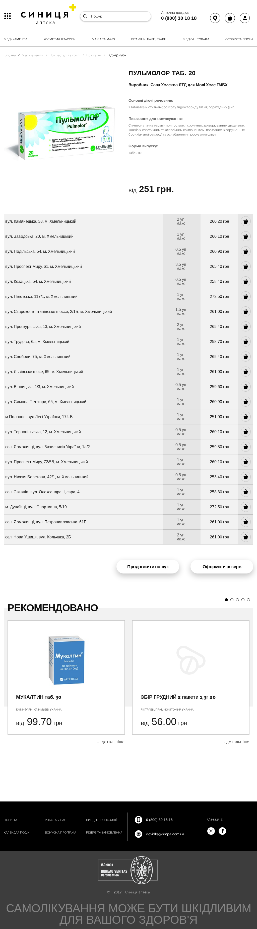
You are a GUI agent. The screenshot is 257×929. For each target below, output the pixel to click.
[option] (66, 682)
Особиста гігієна (239, 39)
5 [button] (248, 599)
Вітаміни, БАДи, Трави (148, 39)
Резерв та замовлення (104, 832)
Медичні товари (196, 39)
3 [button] (237, 599)
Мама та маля (103, 39)
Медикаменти (15, 39)
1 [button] (226, 599)
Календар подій (17, 832)
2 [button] (231, 599)
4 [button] (242, 599)
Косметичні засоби (59, 39)
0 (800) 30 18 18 (179, 18)
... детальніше (111, 742)
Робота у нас (55, 820)
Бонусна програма (60, 832)
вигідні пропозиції (101, 820)
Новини (10, 820)
